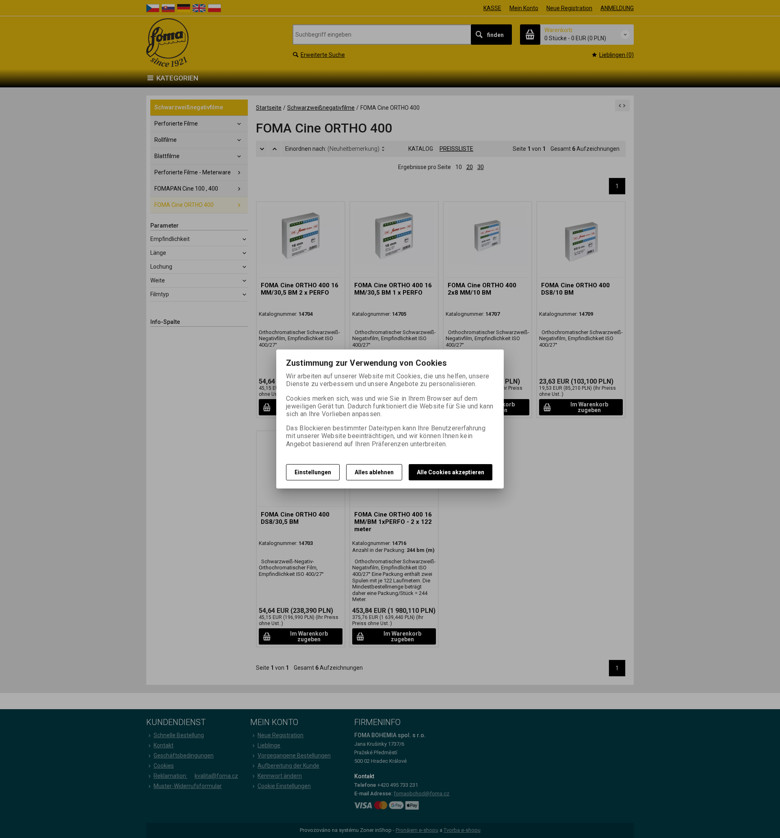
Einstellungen (313, 472)
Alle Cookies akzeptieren (450, 472)
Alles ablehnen (374, 472)
